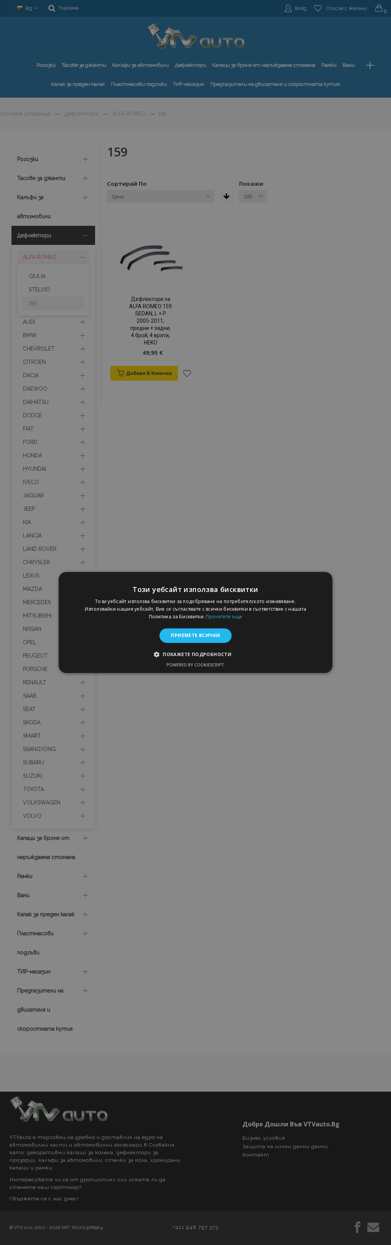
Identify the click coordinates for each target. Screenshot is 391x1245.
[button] (195, 654)
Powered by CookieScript (195, 665)
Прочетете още (224, 616)
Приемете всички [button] (195, 635)
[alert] (195, 622)
